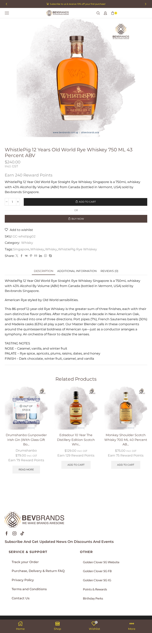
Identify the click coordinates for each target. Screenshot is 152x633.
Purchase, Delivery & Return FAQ (38, 571)
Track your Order (25, 562)
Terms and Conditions (29, 589)
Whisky (27, 243)
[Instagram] (14, 533)
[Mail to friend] (35, 256)
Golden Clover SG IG (97, 580)
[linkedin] (40, 256)
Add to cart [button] (76, 464)
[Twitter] (16, 256)
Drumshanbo (26, 450)
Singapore (21, 249)
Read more (26, 469)
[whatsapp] (45, 256)
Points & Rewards (95, 589)
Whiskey (37, 249)
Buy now (77, 218)
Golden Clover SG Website (101, 562)
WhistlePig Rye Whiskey (77, 249)
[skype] (50, 256)
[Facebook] (21, 256)
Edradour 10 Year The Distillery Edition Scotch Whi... (76, 439)
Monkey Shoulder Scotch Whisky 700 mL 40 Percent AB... (125, 439)
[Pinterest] (31, 256)
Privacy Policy (23, 580)
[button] (6, 4)
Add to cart (87, 201)
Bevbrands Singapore (22, 192)
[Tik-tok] (22, 533)
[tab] (43, 271)
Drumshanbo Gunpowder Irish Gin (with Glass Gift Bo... (26, 439)
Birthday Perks (93, 598)
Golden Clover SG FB (97, 571)
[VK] (26, 256)
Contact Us (20, 598)
